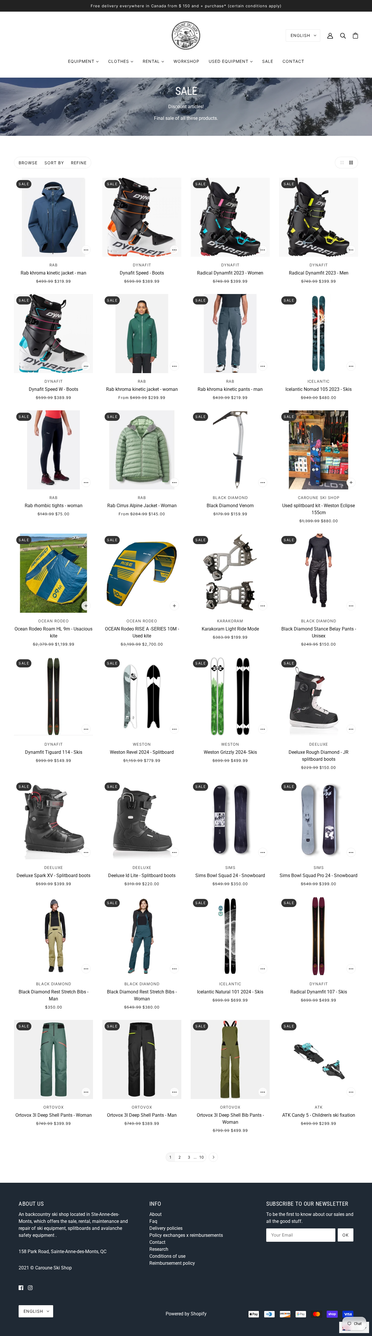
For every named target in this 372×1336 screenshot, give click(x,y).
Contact (157, 1242)
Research (158, 1249)
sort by (54, 162)
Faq (153, 1221)
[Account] (330, 35)
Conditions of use (167, 1256)
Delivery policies (166, 1228)
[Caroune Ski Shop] (186, 35)
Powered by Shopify (186, 1314)
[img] (21, 1288)
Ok (345, 1234)
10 (201, 1157)
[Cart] (355, 35)
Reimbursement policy (172, 1263)
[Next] (213, 1157)
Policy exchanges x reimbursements (186, 1235)
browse (28, 162)
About (155, 1214)
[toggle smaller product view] (352, 162)
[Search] (343, 35)
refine (79, 162)
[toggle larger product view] (340, 162)
